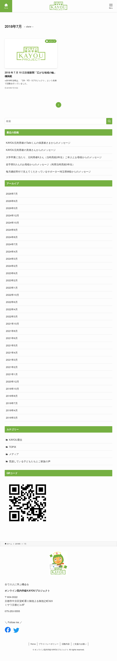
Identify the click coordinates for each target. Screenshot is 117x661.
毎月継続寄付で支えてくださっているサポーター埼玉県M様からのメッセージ (48, 171)
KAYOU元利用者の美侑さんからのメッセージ (31, 150)
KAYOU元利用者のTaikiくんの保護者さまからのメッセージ (38, 142)
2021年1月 (12, 374)
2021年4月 (12, 352)
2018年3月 (12, 417)
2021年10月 (12, 323)
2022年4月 (12, 309)
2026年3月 (12, 208)
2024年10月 (12, 222)
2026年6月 (12, 201)
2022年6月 (12, 302)
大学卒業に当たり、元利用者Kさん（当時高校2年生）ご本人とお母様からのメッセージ (54, 157)
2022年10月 (12, 295)
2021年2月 (12, 367)
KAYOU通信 (15, 439)
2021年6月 (12, 338)
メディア (14, 454)
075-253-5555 (12, 611)
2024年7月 (12, 244)
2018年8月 (12, 396)
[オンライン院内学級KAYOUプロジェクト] (58, 6)
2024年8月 (12, 237)
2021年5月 (12, 345)
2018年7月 (12, 403)
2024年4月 (12, 251)
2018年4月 (12, 410)
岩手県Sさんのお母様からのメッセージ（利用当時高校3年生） (40, 164)
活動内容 (66, 643)
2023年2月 (12, 280)
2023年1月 (12, 287)
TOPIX (12, 447)
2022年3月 (12, 316)
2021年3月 (12, 359)
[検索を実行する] (109, 121)
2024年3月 (12, 258)
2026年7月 (12, 193)
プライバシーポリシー (48, 643)
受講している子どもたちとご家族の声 (29, 461)
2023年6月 (12, 273)
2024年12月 (12, 215)
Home (33, 643)
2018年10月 (12, 388)
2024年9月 (12, 229)
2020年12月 (12, 381)
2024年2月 (12, 266)
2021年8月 (12, 331)
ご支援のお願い (80, 643)
